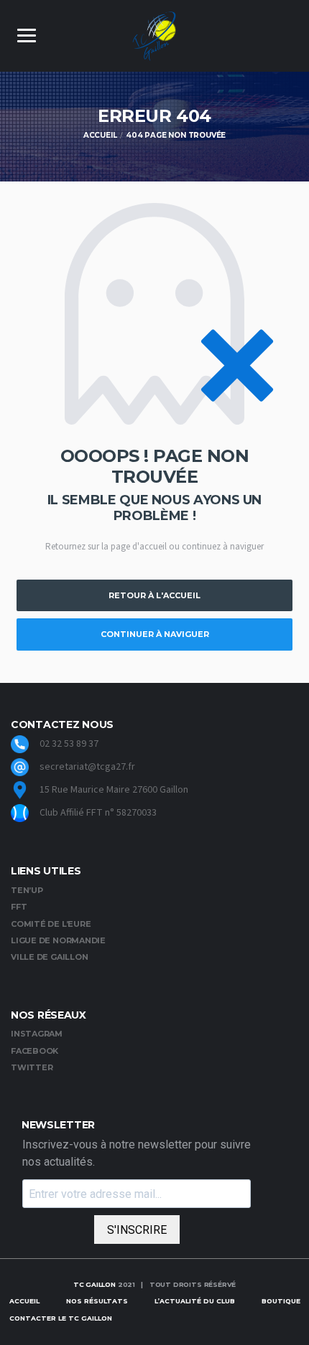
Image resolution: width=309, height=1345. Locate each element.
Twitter (31, 1067)
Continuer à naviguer (155, 634)
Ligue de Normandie (58, 940)
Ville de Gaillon (49, 957)
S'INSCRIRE (137, 1230)
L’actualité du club (194, 1301)
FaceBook (34, 1051)
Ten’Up (27, 890)
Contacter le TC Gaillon (60, 1318)
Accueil (24, 1301)
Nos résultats (97, 1301)
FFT (19, 907)
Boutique (281, 1301)
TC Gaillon (94, 1284)
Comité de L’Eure (51, 924)
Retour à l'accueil (154, 595)
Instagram (37, 1034)
